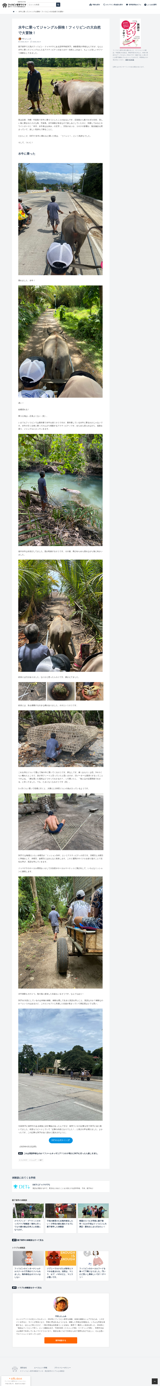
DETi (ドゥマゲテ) (41, 1184)
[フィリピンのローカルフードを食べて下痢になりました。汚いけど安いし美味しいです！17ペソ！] (93, 1258)
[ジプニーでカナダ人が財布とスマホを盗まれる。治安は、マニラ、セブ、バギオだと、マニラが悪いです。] (60, 1258)
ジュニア (33, 1160)
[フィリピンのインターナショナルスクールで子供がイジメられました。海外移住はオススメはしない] (28, 1258)
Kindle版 (131, 60)
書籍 (126, 60)
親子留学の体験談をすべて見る (30, 1240)
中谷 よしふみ (26, 39)
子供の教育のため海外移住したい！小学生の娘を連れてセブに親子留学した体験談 (60, 1224)
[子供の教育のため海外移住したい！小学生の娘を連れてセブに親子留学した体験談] (60, 1210)
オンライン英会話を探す (114, 4)
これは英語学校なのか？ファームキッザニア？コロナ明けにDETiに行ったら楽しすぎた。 (61, 1153)
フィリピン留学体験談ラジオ (15, 5)
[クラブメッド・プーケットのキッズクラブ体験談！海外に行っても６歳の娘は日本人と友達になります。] (28, 1210)
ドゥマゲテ (24, 1160)
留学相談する (61, 1340)
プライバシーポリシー (62, 1368)
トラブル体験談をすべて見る (29, 1288)
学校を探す (96, 4)
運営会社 (23, 1368)
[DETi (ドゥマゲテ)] (21, 1186)
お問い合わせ (16, 1378)
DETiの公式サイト (59, 1140)
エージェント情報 (40, 1368)
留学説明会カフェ (135, 4)
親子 (41, 1160)
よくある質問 (151, 4)
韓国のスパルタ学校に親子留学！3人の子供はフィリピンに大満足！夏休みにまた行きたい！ (93, 1224)
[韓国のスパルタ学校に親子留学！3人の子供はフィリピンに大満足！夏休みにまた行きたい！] (93, 1210)
